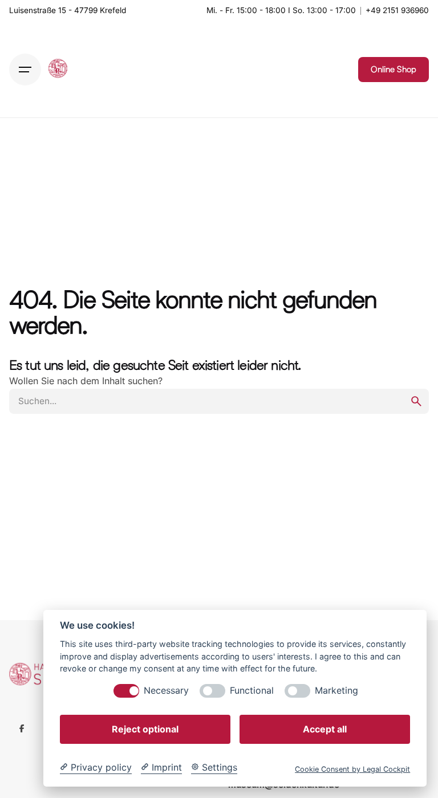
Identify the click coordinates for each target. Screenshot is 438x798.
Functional (252, 690)
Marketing (336, 690)
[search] (416, 401)
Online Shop (393, 69)
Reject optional (145, 729)
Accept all (325, 729)
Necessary (166, 690)
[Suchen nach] (219, 401)
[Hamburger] (25, 69)
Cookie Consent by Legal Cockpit (352, 769)
